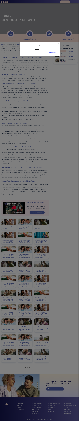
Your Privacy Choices (52, 52)
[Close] (58, 43)
